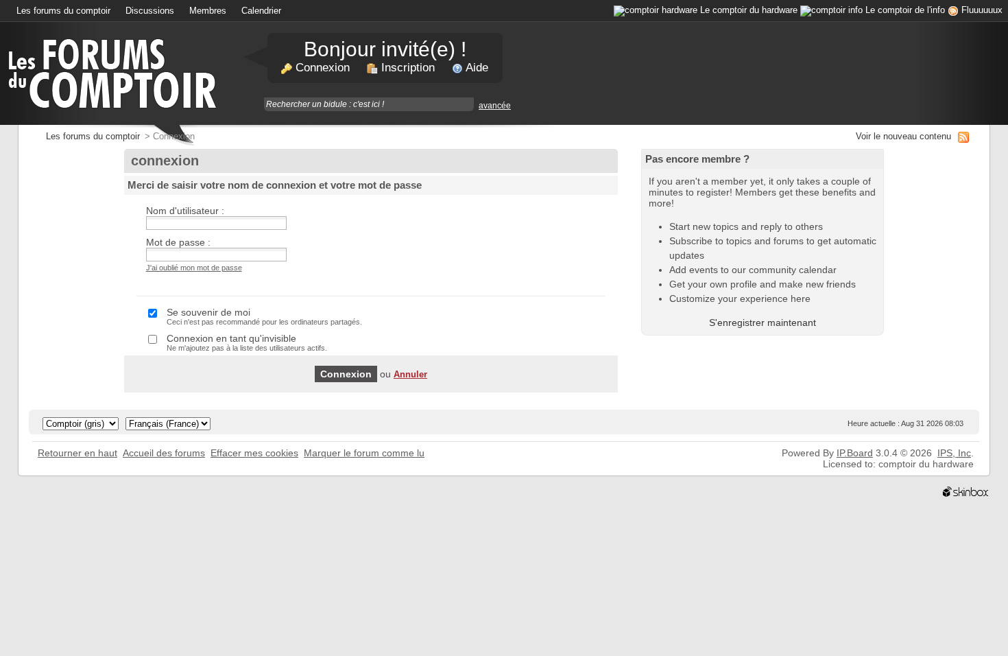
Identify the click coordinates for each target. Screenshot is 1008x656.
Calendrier (261, 11)
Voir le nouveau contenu (903, 136)
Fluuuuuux (982, 10)
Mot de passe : (178, 242)
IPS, (954, 452)
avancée (495, 105)
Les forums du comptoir (63, 11)
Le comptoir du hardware (748, 10)
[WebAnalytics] (47, 491)
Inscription (406, 67)
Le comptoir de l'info (905, 10)
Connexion (321, 67)
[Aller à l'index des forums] (115, 72)
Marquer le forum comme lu (364, 452)
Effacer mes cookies (254, 452)
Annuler (410, 374)
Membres (207, 11)
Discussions (149, 11)
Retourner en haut (77, 452)
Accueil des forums (164, 452)
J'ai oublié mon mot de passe (194, 267)
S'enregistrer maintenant (762, 322)
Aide (475, 67)
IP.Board (855, 452)
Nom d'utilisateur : (185, 210)
